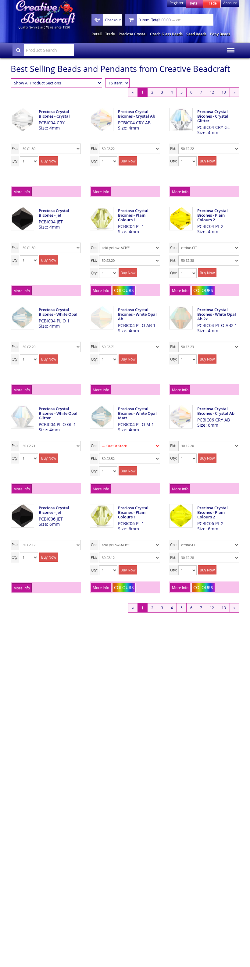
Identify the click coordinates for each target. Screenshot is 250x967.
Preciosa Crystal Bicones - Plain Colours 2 (212, 215)
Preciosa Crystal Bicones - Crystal (54, 114)
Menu (229, 46)
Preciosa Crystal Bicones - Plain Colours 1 (133, 215)
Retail (96, 34)
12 (212, 92)
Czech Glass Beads (166, 34)
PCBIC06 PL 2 (210, 523)
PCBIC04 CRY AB (134, 123)
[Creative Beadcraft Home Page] (45, 15)
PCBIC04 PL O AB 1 (136, 325)
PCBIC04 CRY (52, 123)
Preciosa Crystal (132, 34)
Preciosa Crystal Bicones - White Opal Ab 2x (216, 314)
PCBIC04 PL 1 (131, 226)
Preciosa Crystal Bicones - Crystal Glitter (212, 116)
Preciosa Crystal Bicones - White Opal (58, 312)
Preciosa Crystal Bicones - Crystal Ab (136, 114)
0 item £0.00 (159, 19)
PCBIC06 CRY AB (213, 420)
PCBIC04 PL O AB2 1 (217, 325)
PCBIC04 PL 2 (210, 226)
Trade (110, 34)
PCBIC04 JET (51, 222)
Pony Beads (220, 34)
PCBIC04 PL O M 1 (136, 424)
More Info (21, 191)
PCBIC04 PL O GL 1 (57, 424)
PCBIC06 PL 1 (131, 523)
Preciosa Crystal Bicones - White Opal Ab (137, 314)
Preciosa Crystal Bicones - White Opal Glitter (58, 413)
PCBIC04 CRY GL (213, 127)
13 (224, 92)
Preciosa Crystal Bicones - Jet (54, 213)
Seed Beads (196, 34)
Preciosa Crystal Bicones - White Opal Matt (137, 413)
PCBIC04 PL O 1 (54, 321)
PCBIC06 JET (51, 519)
